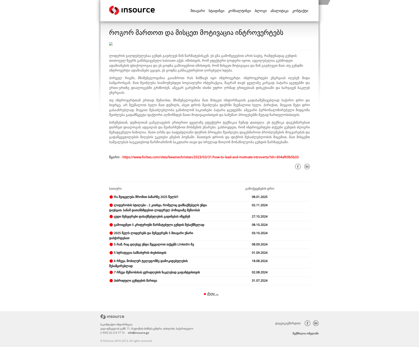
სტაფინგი (216, 10)
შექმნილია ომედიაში (306, 333)
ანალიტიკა (279, 10)
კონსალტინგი (239, 10)
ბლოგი (261, 10)
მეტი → (213, 293)
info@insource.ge (138, 333)
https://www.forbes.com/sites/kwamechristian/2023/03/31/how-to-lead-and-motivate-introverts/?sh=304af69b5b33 (210, 157)
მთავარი (198, 10)
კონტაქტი (300, 10)
